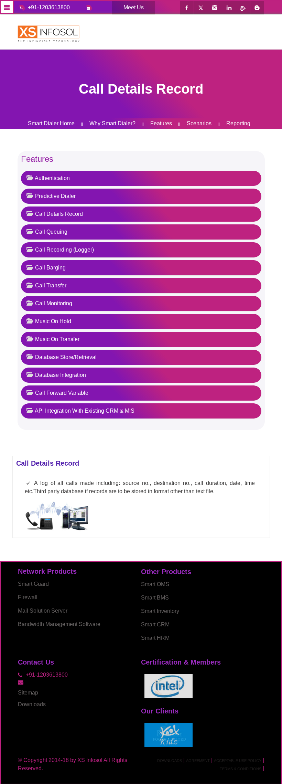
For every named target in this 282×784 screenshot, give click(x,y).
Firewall (27, 597)
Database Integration (60, 375)
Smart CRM (155, 624)
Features (160, 123)
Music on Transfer (56, 339)
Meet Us (133, 7)
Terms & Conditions (240, 769)
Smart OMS (155, 584)
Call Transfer (50, 285)
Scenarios (198, 123)
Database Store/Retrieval (65, 357)
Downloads (32, 704)
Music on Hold (52, 321)
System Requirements (91, 134)
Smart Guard (33, 584)
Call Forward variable (61, 393)
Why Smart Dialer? (111, 123)
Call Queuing (50, 232)
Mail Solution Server (42, 611)
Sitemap (28, 693)
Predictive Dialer (55, 196)
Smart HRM (155, 638)
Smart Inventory (160, 611)
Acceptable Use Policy (237, 761)
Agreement (198, 761)
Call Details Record (58, 214)
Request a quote (153, 134)
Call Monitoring (53, 303)
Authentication (52, 178)
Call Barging (50, 268)
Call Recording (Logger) (64, 250)
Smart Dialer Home (51, 123)
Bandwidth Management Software (59, 624)
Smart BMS (155, 598)
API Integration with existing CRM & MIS (84, 411)
